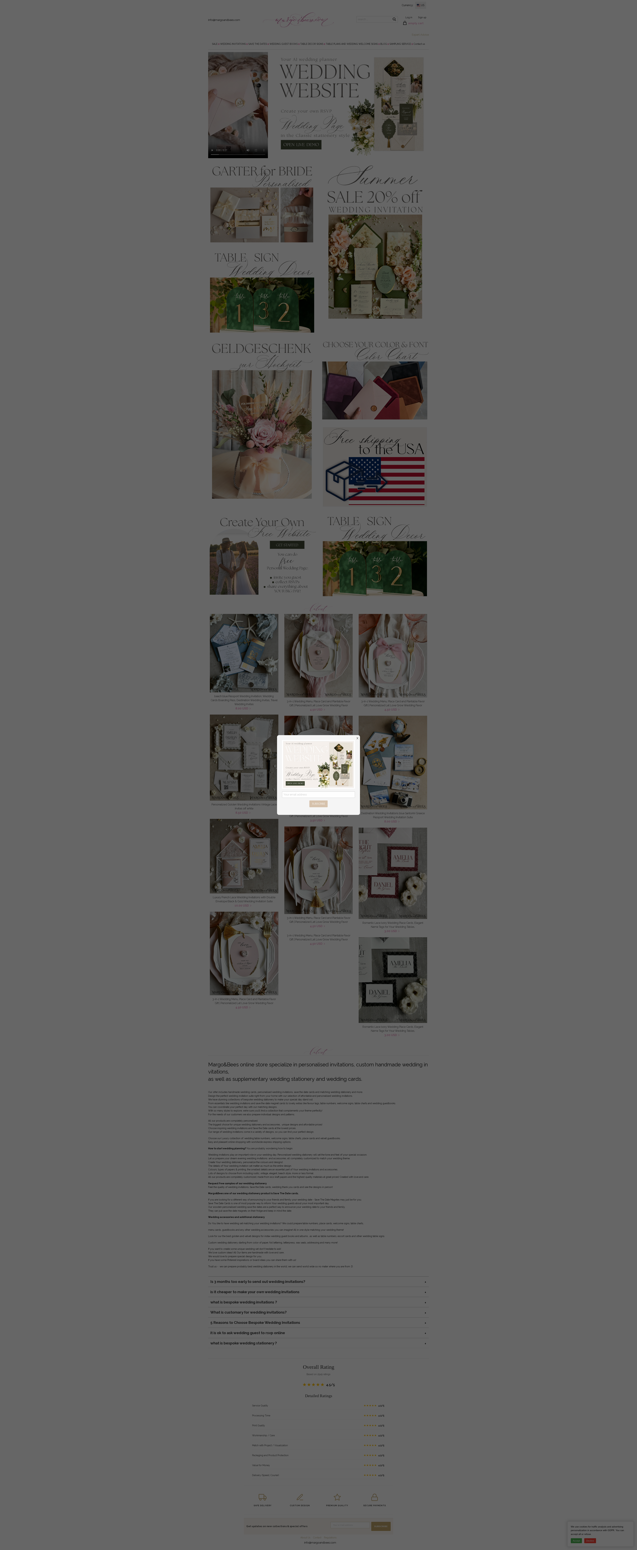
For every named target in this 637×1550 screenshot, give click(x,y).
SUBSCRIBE (318, 803)
